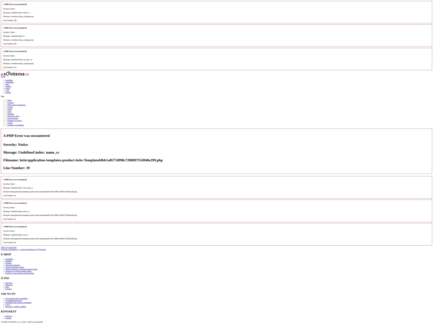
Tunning (8, 263)
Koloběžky (9, 259)
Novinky (8, 289)
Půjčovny (8, 316)
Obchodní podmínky (12, 265)
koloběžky (9, 80)
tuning (7, 88)
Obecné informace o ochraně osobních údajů (21, 269)
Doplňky (8, 261)
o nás (7, 90)
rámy (7, 84)
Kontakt (8, 318)
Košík (3, 77)
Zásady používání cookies (14, 267)
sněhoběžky (9, 82)
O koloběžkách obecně (13, 301)
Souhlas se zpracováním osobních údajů (19, 273)
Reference (9, 285)
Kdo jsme (8, 283)
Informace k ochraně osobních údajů (18, 271)
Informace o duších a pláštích (15, 307)
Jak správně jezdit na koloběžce (16, 299)
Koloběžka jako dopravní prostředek (18, 303)
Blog (7, 287)
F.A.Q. (7, 305)
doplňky (8, 86)
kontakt (8, 93)
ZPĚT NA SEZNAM (8, 248)
